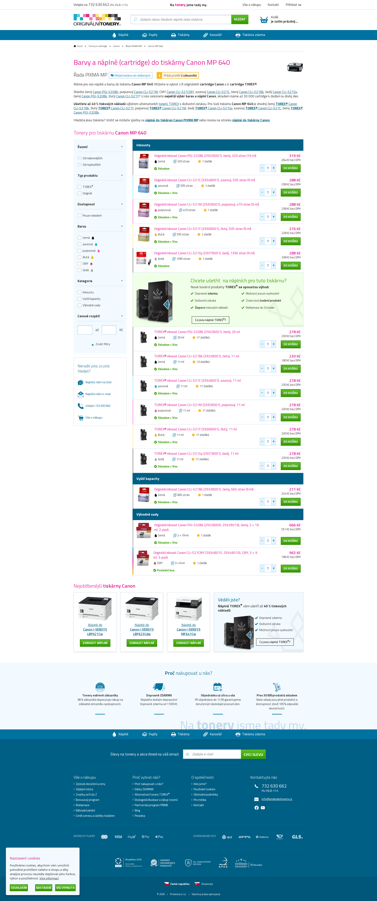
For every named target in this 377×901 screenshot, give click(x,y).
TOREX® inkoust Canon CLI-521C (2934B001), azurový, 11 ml (197, 380)
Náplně (123, 34)
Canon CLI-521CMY (180, 91)
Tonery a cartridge (97, 46)
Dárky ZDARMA (144, 789)
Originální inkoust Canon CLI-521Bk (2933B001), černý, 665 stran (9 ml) (203, 489)
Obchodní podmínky (206, 794)
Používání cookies (204, 789)
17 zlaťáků (203, 337)
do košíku (291, 168)
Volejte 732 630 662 (98, 405)
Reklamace (83, 805)
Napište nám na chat (99, 382)
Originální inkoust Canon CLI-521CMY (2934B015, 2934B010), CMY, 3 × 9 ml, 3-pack (205, 555)
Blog (137, 810)
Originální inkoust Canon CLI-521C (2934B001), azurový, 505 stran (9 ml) (204, 180)
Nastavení (43, 887)
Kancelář (215, 34)
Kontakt (199, 805)
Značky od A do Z (86, 794)
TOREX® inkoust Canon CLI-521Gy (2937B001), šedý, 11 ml (196, 453)
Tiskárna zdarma (253, 34)
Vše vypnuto (65, 887)
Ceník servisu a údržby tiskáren (95, 816)
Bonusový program (87, 800)
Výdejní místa (84, 789)
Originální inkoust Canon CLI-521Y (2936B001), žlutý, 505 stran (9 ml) (202, 228)
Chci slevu (253, 754)
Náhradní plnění (85, 810)
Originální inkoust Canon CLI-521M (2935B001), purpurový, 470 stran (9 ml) (206, 204)
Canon (116, 46)
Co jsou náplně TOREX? (210, 319)
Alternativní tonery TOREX (152, 794)
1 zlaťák (207, 161)
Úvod (79, 46)
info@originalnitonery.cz (277, 799)
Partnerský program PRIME (151, 805)
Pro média (200, 800)
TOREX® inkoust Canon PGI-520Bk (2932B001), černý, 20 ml (197, 331)
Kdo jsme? (200, 784)
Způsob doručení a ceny (90, 784)
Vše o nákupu (94, 417)
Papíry (152, 34)
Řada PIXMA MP (134, 46)
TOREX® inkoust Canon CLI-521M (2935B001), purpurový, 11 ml (199, 404)
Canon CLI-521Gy (285, 91)
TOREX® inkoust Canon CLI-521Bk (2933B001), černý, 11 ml (196, 356)
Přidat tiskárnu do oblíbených (132, 75)
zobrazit (95, 643)
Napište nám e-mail (98, 394)
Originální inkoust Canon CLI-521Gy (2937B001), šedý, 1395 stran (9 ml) (204, 253)
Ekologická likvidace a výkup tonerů (156, 800)
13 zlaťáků (203, 361)
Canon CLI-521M (146, 91)
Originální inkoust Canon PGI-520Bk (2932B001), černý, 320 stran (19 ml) (205, 155)
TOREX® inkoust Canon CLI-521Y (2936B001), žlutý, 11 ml (195, 429)
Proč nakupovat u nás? (149, 784)
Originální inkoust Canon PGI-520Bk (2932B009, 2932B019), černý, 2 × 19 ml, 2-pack (206, 527)
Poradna (140, 816)
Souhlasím (19, 887)
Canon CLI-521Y (127, 96)
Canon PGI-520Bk (105, 91)
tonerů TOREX (169, 103)
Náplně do (95, 629)
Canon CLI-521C (218, 91)
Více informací (49, 878)
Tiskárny (183, 34)
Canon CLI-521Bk (251, 91)
